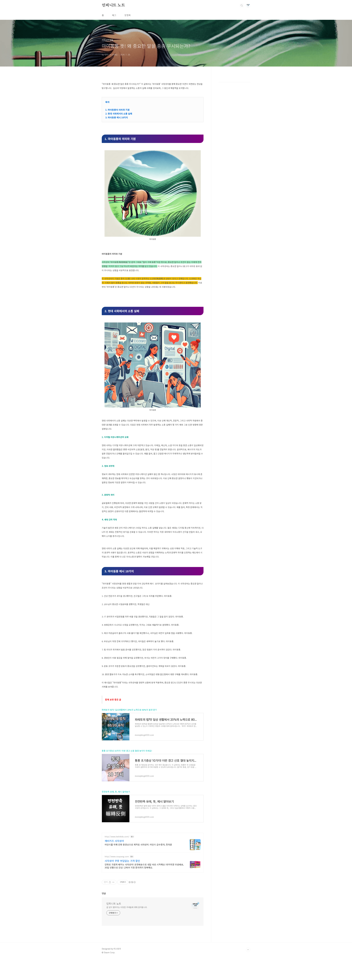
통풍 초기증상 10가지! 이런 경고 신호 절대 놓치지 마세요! (127, 750)
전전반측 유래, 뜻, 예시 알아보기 (116, 791)
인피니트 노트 (113, 5)
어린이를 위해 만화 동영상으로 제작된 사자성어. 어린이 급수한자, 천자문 (138, 844)
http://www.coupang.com (117, 856)
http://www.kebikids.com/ (117, 836)
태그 (114, 15)
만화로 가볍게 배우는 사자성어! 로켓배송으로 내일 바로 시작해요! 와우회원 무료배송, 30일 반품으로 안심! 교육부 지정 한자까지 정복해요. (144, 866)
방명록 (127, 15)
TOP (248, 950)
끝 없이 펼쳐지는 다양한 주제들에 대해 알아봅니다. (126, 907)
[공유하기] (110, 882)
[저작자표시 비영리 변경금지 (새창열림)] (132, 882)
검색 (242, 5)
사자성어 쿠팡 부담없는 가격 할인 (122, 860)
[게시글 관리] (113, 882)
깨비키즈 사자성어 (114, 840)
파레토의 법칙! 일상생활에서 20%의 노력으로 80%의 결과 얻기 (129, 709)
